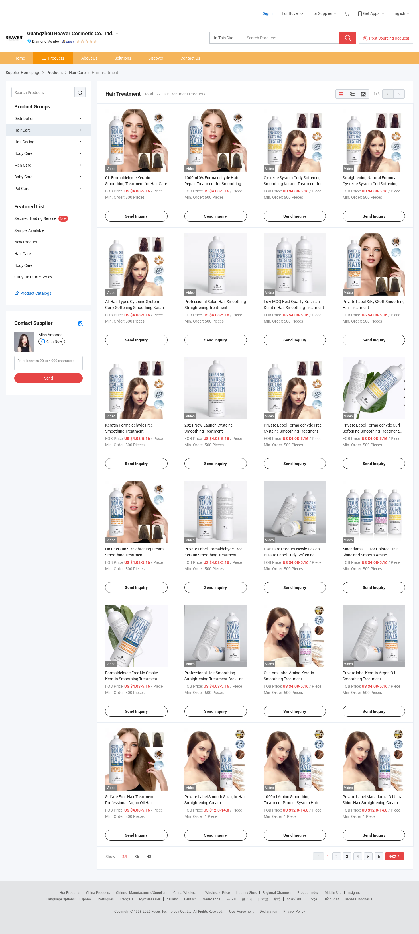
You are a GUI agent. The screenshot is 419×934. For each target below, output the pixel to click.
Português (106, 899)
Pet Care (21, 188)
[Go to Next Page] (399, 94)
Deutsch (190, 899)
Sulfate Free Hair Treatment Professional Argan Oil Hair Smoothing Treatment (129, 802)
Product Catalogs (35, 293)
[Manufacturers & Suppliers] (42, 11)
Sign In (269, 13)
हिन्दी (277, 899)
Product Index (308, 892)
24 (124, 856)
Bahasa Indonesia (359, 899)
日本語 (263, 899)
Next (392, 856)
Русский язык (149, 899)
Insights (353, 892)
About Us (89, 58)
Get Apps (371, 13)
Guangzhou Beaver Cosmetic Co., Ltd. (70, 33)
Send (48, 378)
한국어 (247, 899)
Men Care (22, 165)
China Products (98, 892)
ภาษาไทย (293, 899)
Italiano (172, 899)
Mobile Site (333, 892)
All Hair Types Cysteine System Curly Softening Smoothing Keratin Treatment (135, 307)
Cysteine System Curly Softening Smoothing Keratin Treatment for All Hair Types (293, 183)
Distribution (24, 118)
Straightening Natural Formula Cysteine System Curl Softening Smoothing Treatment (370, 183)
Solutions (123, 58)
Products (56, 58)
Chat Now (54, 341)
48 (149, 856)
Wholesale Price (217, 892)
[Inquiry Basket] (348, 13)
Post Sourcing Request (389, 38)
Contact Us (190, 58)
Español (85, 899)
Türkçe (312, 899)
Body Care (23, 153)
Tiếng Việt (331, 899)
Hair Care (22, 130)
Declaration (268, 911)
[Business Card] (80, 323)
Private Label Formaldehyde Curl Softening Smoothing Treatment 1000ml (371, 431)
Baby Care (23, 176)
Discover (155, 58)
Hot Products (70, 892)
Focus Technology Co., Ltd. (172, 911)
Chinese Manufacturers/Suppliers (141, 892)
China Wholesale (186, 892)
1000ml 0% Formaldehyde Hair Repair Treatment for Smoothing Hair (212, 183)
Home (19, 58)
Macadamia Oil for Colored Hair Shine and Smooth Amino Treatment (370, 555)
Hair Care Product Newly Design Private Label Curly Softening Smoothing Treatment (292, 555)
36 (137, 856)
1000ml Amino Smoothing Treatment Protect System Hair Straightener (291, 802)
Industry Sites (246, 892)
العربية (231, 899)
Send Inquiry (136, 216)
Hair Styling (24, 141)
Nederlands (211, 899)
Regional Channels (277, 892)
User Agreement (241, 911)
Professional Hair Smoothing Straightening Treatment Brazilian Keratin (214, 678)
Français (126, 899)
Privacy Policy (294, 911)
